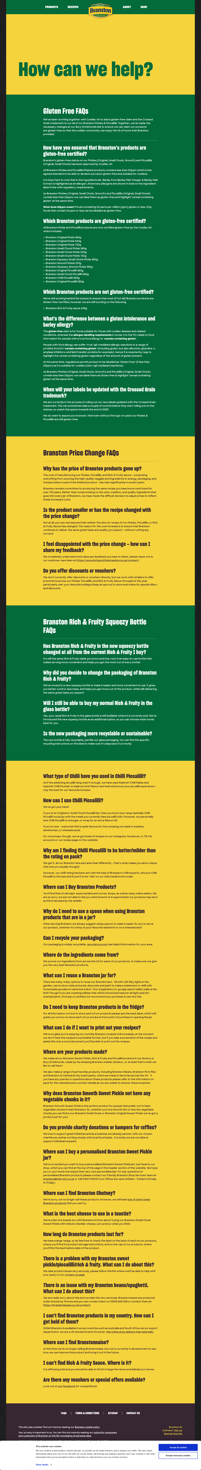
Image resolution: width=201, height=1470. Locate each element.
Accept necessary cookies (178, 1455)
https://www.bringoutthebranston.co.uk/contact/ (108, 560)
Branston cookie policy (87, 1427)
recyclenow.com (97, 944)
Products (51, 7)
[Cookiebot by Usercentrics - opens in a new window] (18, 1465)
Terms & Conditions (87, 1413)
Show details (42, 1464)
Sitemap (113, 1413)
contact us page (75, 1275)
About (127, 7)
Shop (144, 7)
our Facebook (66, 1386)
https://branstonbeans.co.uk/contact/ (67, 1305)
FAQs (64, 1413)
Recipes (73, 7)
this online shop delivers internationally (129, 1332)
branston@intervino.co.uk (58, 1179)
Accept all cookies (178, 1447)
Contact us (133, 1413)
